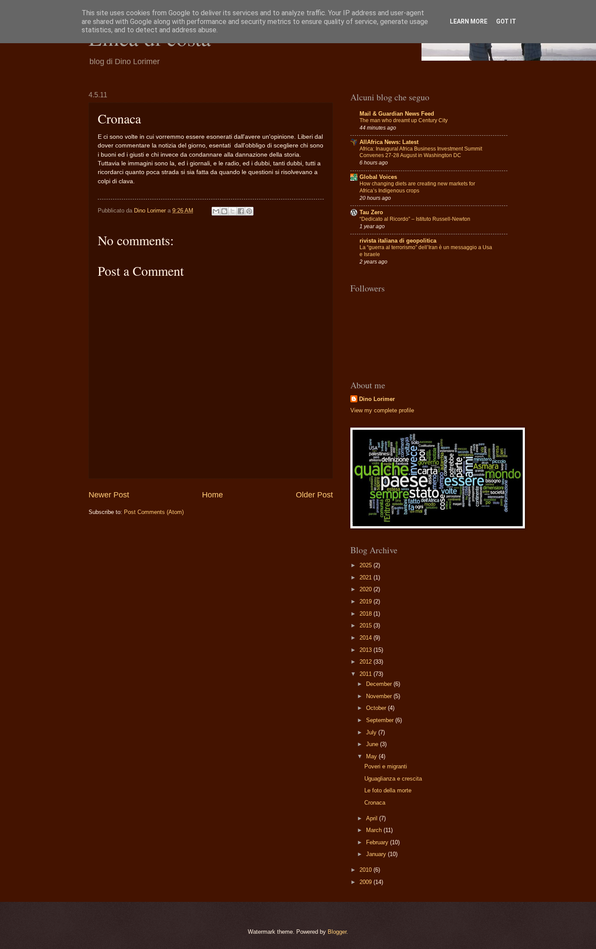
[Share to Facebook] (240, 211)
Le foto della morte (387, 790)
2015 (366, 625)
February (378, 842)
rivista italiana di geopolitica (398, 240)
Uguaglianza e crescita (393, 778)
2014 (366, 637)
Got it (506, 21)
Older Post (314, 494)
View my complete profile (382, 410)
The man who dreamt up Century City (404, 120)
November (380, 696)
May (372, 756)
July (372, 732)
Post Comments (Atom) (154, 512)
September (380, 720)
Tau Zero (371, 212)
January (377, 854)
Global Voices (378, 177)
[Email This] (216, 211)
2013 (366, 650)
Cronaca (374, 802)
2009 (366, 882)
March (375, 830)
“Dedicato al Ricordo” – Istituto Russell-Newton (415, 219)
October (377, 708)
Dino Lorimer (377, 399)
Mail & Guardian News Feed (397, 113)
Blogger (337, 931)
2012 (366, 661)
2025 (366, 565)
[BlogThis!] (224, 211)
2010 (366, 870)
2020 (366, 589)
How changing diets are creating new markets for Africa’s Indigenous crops (417, 187)
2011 (366, 674)
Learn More (468, 21)
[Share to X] (232, 211)
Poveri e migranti (385, 766)
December (380, 684)
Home (212, 494)
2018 (366, 613)
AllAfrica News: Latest (389, 142)
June (373, 744)
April (372, 818)
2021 (366, 577)
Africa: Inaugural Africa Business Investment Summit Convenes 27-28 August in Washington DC (421, 152)
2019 (366, 601)
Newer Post (109, 494)
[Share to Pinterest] (249, 211)
